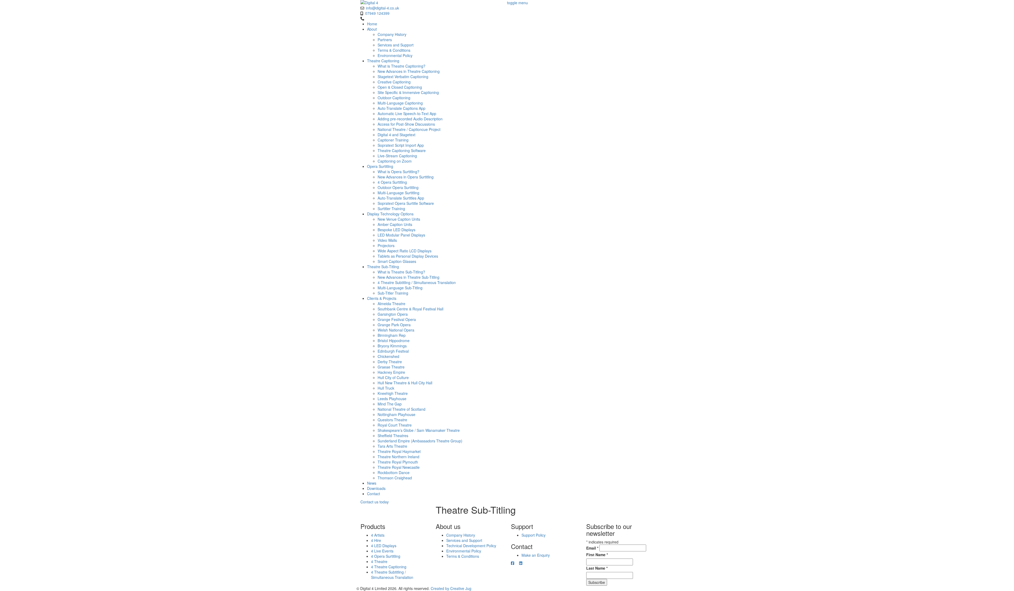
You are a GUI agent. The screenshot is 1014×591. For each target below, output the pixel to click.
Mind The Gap (390, 403)
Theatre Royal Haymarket (399, 451)
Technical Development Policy (471, 545)
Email (592, 548)
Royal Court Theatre (395, 425)
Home (372, 23)
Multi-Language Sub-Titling (400, 287)
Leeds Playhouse (392, 398)
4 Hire (376, 540)
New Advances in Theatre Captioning (409, 71)
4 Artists (377, 535)
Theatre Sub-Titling (383, 266)
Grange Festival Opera (397, 319)
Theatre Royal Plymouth (398, 462)
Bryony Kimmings (392, 345)
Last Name (597, 568)
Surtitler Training (391, 208)
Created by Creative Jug (451, 588)
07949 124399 (377, 13)
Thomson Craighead (395, 477)
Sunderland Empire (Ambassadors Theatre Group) (420, 440)
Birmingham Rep (392, 335)
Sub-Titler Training (393, 293)
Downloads (376, 488)
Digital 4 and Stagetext (396, 134)
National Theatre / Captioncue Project (409, 129)
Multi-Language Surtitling (398, 192)
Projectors (386, 245)
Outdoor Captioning (394, 97)
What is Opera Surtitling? (398, 171)
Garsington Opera (393, 314)
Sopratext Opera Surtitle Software (406, 203)
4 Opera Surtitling (392, 182)
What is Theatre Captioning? (401, 66)
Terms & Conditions (394, 50)
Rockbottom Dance (394, 472)
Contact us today (374, 501)
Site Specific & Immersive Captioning (408, 92)
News (371, 483)
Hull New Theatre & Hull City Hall (405, 382)
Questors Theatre (392, 419)
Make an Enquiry (536, 555)
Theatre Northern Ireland (398, 456)
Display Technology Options (390, 213)
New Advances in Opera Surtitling (406, 176)
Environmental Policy (395, 55)
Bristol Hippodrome (394, 340)
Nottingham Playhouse (396, 414)
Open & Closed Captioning (400, 87)
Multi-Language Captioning (400, 103)
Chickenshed (388, 356)
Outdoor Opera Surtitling (398, 187)
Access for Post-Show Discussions (406, 124)
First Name (597, 554)
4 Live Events (382, 551)
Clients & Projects (381, 298)
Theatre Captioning (383, 60)
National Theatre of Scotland (401, 409)
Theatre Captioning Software (402, 150)
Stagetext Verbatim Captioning (403, 76)
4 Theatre (379, 561)
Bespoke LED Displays (396, 229)
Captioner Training (393, 140)
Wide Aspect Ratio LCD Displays (404, 250)
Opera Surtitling (380, 166)
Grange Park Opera (394, 324)
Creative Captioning (394, 81)
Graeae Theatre (391, 367)
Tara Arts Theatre (392, 446)
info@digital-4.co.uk (382, 8)
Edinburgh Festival (393, 351)
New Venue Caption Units (399, 219)
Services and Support (396, 45)
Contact (373, 493)
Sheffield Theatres (393, 435)
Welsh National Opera (396, 330)
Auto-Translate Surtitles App (401, 198)
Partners (385, 39)
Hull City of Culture (393, 377)
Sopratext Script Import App (401, 145)
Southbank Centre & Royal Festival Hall (410, 308)
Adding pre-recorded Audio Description (410, 118)
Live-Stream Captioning (397, 155)
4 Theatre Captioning (388, 566)
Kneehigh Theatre (393, 393)
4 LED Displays (383, 545)
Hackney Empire (391, 372)
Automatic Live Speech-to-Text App (407, 113)
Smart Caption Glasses (397, 261)
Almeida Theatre (391, 303)
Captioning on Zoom (395, 161)
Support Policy (534, 535)
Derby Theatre (390, 361)
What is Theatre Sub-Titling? (401, 272)
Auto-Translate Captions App (401, 108)
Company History (392, 34)
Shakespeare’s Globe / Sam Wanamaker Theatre (419, 430)
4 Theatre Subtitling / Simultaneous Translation (417, 282)
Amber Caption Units (395, 224)
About (372, 29)
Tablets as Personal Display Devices (408, 256)
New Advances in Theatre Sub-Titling (408, 277)
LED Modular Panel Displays (401, 235)
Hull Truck (386, 388)
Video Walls (387, 240)
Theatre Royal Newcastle (399, 467)
